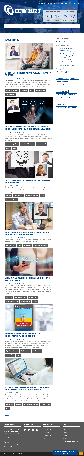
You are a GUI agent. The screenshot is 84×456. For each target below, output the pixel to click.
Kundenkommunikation (63, 88)
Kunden (8, 195)
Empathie (24, 90)
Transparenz (27, 245)
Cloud (67, 75)
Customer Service (61, 107)
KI (63, 75)
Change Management (62, 78)
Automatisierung (61, 72)
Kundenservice (40, 90)
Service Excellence (11, 199)
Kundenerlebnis (10, 94)
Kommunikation (25, 301)
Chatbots (18, 404)
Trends (8, 148)
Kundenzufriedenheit (27, 144)
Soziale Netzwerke (20, 297)
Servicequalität (45, 404)
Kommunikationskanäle (31, 404)
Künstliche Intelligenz (62, 104)
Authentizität (33, 297)
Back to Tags (9, 415)
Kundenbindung (72, 72)
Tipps (31, 90)
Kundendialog (10, 355)
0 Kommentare (20, 78)
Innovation (60, 101)
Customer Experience (12, 90)
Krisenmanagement (12, 301)
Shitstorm (9, 297)
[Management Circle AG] (12, 431)
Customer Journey (61, 94)
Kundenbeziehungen (32, 195)
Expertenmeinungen (12, 351)
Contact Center (61, 97)
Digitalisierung (25, 351)
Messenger (9, 404)
